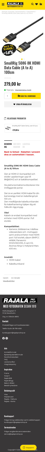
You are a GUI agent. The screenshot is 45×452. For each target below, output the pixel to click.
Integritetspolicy (10, 364)
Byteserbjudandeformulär (13, 355)
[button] (21, 59)
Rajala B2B (8, 378)
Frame (6, 373)
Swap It (7, 376)
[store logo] (16, 5)
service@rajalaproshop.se (13, 434)
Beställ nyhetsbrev (11, 385)
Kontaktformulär (10, 352)
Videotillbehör (31, 11)
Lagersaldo (26, 145)
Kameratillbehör (20, 11)
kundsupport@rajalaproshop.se (13, 333)
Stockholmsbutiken (11, 357)
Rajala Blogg (8, 381)
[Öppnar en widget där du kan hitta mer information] (28, 448)
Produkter (11, 11)
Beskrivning (8, 145)
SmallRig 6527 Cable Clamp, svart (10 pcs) (25, 126)
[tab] (8, 143)
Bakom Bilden (9, 383)
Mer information (17, 145)
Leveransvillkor (9, 362)
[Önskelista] (36, 4)
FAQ (5, 359)
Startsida (4, 11)
